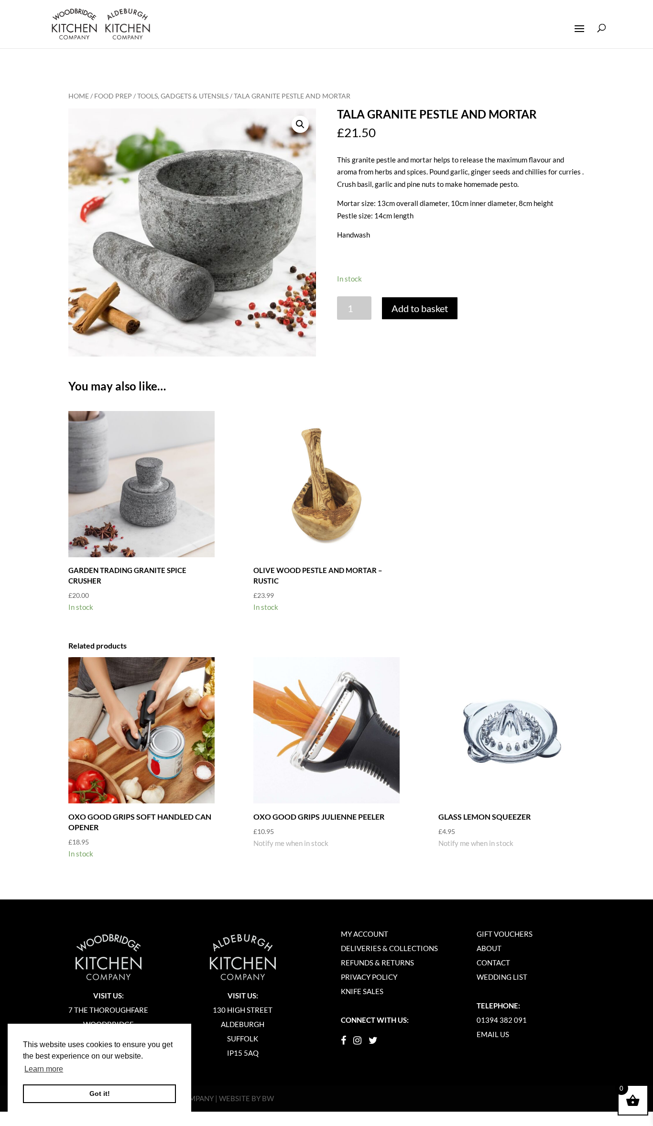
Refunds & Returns (377, 962)
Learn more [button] (43, 1069)
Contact (493, 962)
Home (78, 96)
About (489, 948)
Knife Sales (362, 991)
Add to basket (420, 308)
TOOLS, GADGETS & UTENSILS (183, 96)
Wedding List (502, 977)
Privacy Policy (369, 977)
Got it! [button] (99, 1093)
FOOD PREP (113, 96)
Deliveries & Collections (389, 948)
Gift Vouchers (505, 934)
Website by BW (246, 1098)
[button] (300, 124)
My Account (364, 934)
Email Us (493, 1034)
